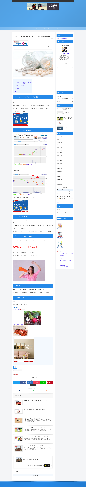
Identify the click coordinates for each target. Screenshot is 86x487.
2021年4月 (60, 160)
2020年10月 (60, 176)
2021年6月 (60, 155)
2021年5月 (60, 158)
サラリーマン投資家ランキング (18, 324)
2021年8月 (60, 150)
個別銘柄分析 (16, 374)
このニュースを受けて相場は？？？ (21, 83)
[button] (72, 67)
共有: (17, 91)
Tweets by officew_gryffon (62, 38)
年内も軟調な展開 (64, 266)
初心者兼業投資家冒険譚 (65, 98)
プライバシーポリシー (62, 212)
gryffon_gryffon (65, 53)
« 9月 (58, 202)
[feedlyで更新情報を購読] (33, 391)
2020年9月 (60, 179)
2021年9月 (60, 147)
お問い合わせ (60, 209)
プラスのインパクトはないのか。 (20, 86)
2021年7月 (60, 152)
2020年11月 (60, 173)
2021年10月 (60, 144)
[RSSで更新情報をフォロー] (46, 391)
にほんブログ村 (16, 309)
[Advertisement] (43, 19)
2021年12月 (60, 139)
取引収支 (65, 101)
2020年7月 (60, 184)
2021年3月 (60, 163)
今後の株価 (16, 88)
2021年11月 (60, 142)
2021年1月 (60, 168)
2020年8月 (60, 181)
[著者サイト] (19, 391)
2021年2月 (60, 166)
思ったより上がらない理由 (19, 85)
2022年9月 (60, 136)
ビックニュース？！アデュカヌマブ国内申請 (23, 82)
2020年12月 (60, 171)
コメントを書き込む (33, 475)
